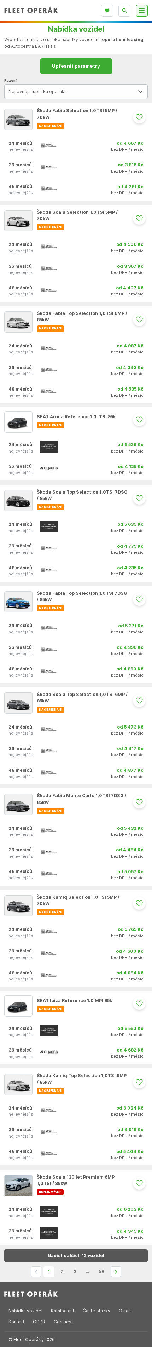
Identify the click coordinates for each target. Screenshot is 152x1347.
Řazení (10, 80)
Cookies (62, 1321)
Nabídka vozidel (25, 1310)
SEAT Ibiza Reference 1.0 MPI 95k (74, 1000)
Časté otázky (96, 1310)
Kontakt (16, 1321)
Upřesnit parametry (76, 66)
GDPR (39, 1321)
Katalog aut (62, 1310)
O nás (125, 1310)
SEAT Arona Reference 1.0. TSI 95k (76, 416)
